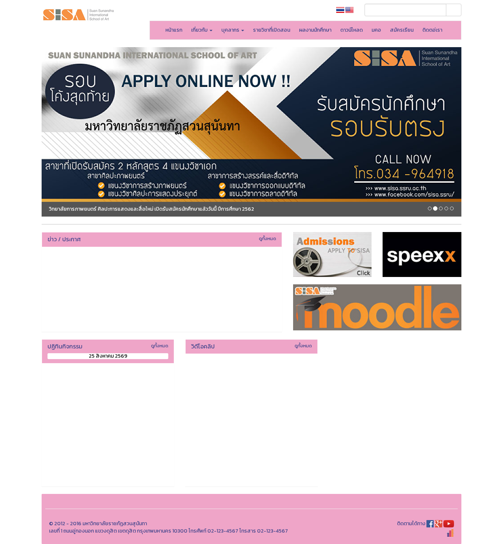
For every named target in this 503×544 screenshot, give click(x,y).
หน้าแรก (173, 30)
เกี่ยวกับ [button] (200, 30)
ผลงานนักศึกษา (315, 30)
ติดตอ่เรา (432, 30)
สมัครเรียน (402, 30)
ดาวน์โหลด (351, 30)
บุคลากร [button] (230, 30)
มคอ (376, 30)
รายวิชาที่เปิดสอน (271, 30)
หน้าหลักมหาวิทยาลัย (304, 10)
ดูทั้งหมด (267, 238)
